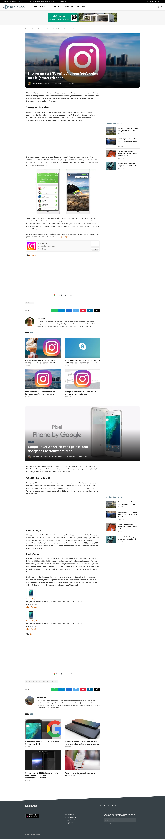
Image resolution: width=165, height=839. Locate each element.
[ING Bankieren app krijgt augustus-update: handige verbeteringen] (111, 153)
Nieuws (34, 7)
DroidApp (27, 28)
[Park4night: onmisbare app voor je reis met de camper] (111, 131)
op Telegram (65, 237)
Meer (84, 7)
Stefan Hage (38, 456)
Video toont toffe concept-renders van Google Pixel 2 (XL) (80, 774)
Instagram (42, 243)
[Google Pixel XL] (31, 618)
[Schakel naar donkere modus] (158, 7)
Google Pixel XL (32, 621)
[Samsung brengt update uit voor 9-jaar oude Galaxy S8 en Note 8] (111, 141)
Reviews (43, 7)
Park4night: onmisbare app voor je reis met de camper (128, 130)
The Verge (32, 255)
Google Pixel (30, 599)
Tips (77, 7)
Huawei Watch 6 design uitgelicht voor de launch (127, 165)
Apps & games (55, 7)
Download (95, 247)
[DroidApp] (14, 6)
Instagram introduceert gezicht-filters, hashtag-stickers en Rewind (81, 393)
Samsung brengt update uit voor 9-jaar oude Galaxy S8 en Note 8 (49, 1)
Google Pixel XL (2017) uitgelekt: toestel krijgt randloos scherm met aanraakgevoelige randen (42, 775)
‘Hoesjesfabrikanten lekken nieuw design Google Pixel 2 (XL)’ (42, 743)
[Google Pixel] (31, 596)
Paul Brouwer (38, 83)
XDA (30, 634)
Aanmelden (108, 824)
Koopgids (69, 7)
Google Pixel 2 (40, 681)
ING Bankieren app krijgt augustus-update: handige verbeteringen (128, 153)
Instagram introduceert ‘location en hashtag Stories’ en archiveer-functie (40, 393)
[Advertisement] (62, 138)
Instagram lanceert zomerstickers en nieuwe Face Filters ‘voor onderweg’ (40, 361)
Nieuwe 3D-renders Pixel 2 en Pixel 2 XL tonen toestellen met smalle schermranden (82, 743)
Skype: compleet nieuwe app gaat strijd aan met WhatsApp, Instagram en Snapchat (82, 361)
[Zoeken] (161, 7)
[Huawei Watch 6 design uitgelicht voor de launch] (111, 166)
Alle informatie (31, 607)
